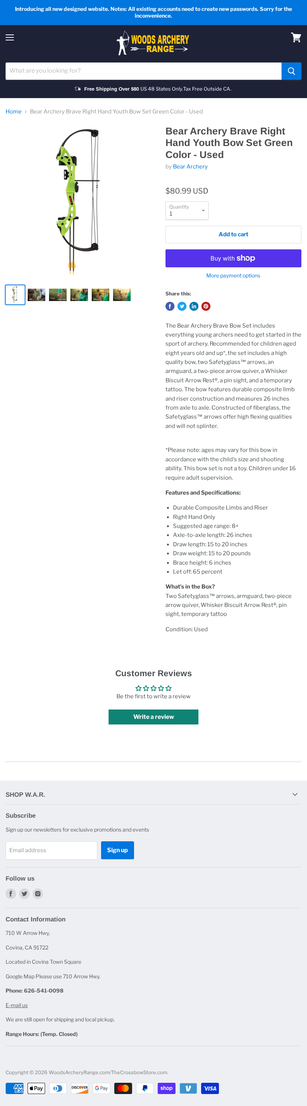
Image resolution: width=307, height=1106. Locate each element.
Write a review (153, 716)
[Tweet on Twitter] (181, 306)
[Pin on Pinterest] (205, 306)
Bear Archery (190, 166)
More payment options (233, 276)
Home (14, 112)
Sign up (117, 850)
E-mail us (17, 1005)
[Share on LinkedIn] (193, 306)
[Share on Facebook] (169, 306)
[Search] (291, 71)
